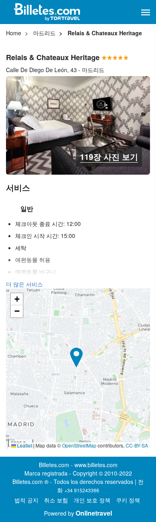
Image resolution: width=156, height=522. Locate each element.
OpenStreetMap (79, 445)
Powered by (78, 513)
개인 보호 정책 (92, 500)
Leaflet (24, 445)
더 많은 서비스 (24, 284)
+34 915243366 (81, 490)
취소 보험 (56, 500)
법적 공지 (26, 500)
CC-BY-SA (137, 445)
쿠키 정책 (128, 500)
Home (13, 33)
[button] (145, 12)
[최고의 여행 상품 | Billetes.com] (48, 12)
